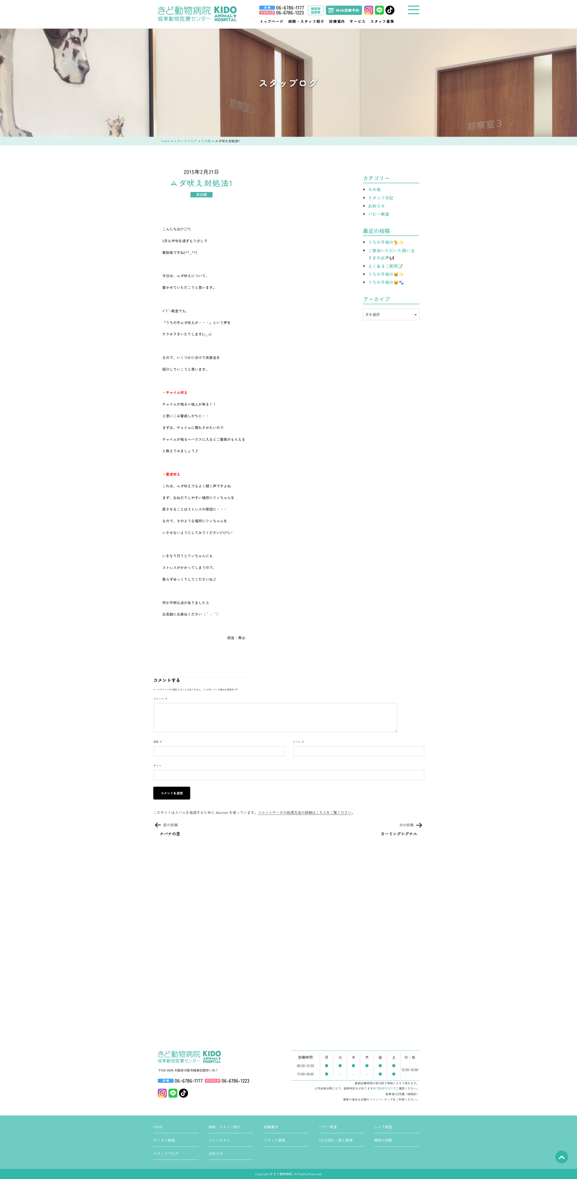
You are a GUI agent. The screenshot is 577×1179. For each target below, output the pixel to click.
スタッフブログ (185, 141)
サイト (157, 765)
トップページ (272, 21)
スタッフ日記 (381, 198)
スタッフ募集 (382, 21)
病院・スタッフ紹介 (306, 21)
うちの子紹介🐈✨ (386, 242)
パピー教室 (378, 214)
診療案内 (337, 21)
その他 (206, 141)
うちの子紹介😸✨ (386, 274)
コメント (160, 698)
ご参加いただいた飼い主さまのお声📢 (391, 253)
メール (298, 741)
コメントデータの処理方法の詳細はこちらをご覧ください (305, 812)
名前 (157, 741)
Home (165, 141)
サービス (358, 21)
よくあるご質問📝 (385, 266)
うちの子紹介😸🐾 (386, 282)
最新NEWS (386, 1088)
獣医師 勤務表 (316, 10)
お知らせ (376, 206)
